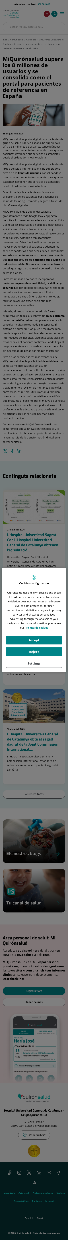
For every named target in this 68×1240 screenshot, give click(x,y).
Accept (34, 640)
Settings (34, 663)
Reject (34, 652)
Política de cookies (37, 627)
